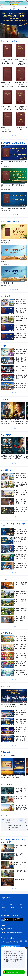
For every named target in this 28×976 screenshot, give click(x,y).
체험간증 (3, 907)
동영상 (20, 901)
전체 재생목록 (5, 166)
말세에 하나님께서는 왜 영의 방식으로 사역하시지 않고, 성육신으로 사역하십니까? (11, 827)
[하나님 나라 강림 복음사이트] (14, 8)
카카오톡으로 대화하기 (10, 946)
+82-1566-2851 (7, 929)
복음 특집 (21, 904)
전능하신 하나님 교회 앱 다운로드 (11, 916)
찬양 (2, 904)
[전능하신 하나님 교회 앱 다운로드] (2, 919)
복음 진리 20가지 (6, 784)
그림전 (20, 907)
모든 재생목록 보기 (14, 214)
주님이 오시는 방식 (8, 820)
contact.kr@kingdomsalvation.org (12, 932)
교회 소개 (3, 910)
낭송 (11, 904)
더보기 (14, 135)
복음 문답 (4, 815)
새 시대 (12, 907)
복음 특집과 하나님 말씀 (8, 755)
